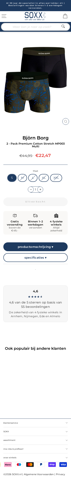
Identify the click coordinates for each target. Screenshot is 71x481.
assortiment (9, 440)
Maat (35, 171)
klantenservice (10, 423)
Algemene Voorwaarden (39, 474)
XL (44, 177)
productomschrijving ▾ (35, 247)
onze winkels (9, 458)
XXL (56, 177)
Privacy (60, 474)
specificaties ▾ (35, 257)
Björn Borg (35, 138)
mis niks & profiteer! (13, 449)
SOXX (6, 431)
